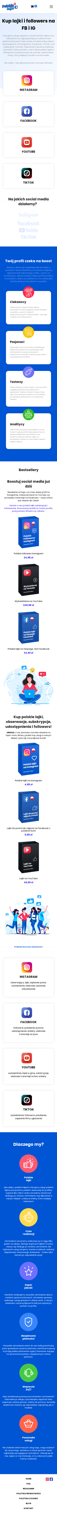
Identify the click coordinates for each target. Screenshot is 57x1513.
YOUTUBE (28, 152)
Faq (28, 1483)
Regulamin (28, 1488)
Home (28, 1478)
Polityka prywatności (28, 1493)
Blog (28, 1503)
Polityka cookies (28, 1498)
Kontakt (28, 1508)
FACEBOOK (28, 121)
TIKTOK (28, 183)
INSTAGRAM (28, 90)
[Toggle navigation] (51, 6)
